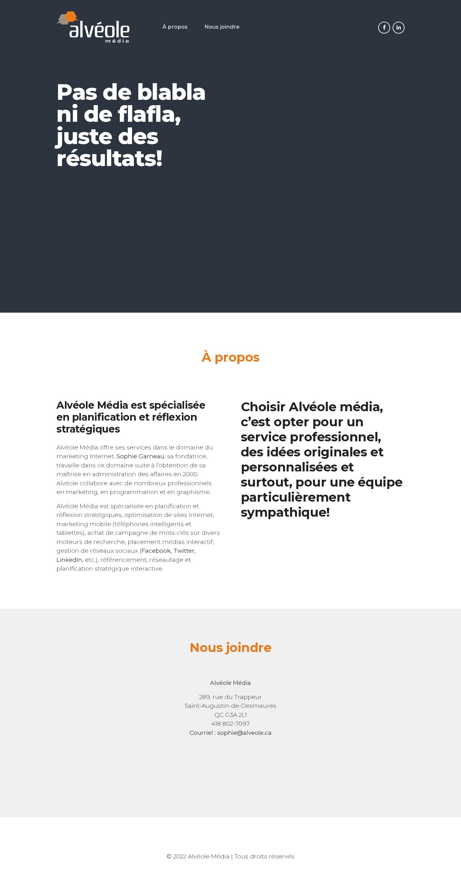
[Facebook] (384, 28)
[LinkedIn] (399, 28)
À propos (175, 27)
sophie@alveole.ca (244, 732)
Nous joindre (222, 27)
